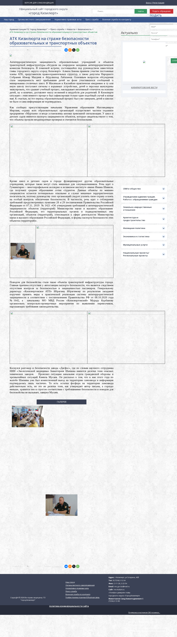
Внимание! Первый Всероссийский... (143, 622)
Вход (148, 2)
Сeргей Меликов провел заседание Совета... (146, 618)
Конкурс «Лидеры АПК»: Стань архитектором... (147, 615)
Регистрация (158, 2)
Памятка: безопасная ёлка (139, 625)
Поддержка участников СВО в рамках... (144, 612)
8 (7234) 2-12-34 (119, 580)
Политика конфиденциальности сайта (69, 606)
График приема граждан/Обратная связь (25, 25)
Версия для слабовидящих (39, 2)
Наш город (9, 19)
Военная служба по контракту (116, 19)
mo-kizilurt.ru (119, 589)
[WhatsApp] (77, 50)
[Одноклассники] (70, 50)
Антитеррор (56, 50)
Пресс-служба (91, 19)
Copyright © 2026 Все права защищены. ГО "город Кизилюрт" (27, 598)
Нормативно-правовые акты (67, 19)
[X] (74, 50)
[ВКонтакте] (66, 50)
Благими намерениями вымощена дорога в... (147, 631)
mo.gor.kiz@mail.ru (122, 586)
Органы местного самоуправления (34, 19)
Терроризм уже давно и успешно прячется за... (147, 628)
